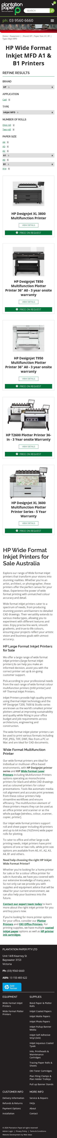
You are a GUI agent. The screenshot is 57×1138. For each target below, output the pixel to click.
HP (4, 87)
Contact (34, 1113)
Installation (8, 1113)
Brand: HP (27, 36)
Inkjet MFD (9, 112)
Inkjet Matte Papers (40, 1016)
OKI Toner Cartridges (41, 1070)
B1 (4, 164)
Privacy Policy (21, 1131)
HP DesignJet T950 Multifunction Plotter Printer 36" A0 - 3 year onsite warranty (28, 365)
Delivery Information (13, 1098)
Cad (5, 99)
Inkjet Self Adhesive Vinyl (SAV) (40, 1036)
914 (4, 168)
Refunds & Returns (13, 1103)
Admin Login (8, 1131)
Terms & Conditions (38, 1131)
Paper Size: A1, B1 (42, 36)
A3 (4, 146)
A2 (4, 150)
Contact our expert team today (22, 904)
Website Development (12, 1134)
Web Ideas (28, 1134)
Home (5, 36)
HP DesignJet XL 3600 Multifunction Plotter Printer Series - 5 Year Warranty (28, 509)
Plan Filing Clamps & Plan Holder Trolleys (40, 1078)
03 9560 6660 (18, 20)
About (33, 1108)
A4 (4, 142)
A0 (4, 159)
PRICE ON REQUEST (30, 233)
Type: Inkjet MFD (10, 38)
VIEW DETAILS (28, 225)
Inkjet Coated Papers (40, 1011)
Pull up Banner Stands (41, 1084)
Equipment (14, 36)
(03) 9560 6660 (13, 970)
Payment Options (12, 1108)
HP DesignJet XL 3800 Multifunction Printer (28, 215)
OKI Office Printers (30, 924)
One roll (7, 125)
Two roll (7, 129)
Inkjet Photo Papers (40, 1021)
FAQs (32, 1103)
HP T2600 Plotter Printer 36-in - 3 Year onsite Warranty (28, 437)
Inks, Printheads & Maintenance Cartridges (39, 1054)
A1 (4, 155)
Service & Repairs (39, 1098)
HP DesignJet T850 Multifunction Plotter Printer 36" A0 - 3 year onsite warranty (28, 288)
